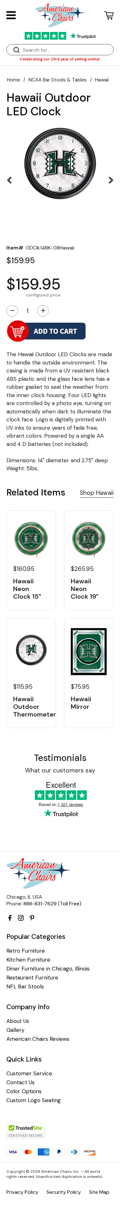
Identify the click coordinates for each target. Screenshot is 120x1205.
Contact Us (20, 1082)
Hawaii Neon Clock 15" (27, 588)
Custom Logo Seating (33, 1100)
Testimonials (60, 758)
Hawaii (102, 80)
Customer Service (29, 1073)
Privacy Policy (22, 1192)
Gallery (15, 1030)
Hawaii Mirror (81, 702)
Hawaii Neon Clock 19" (84, 588)
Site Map (99, 1192)
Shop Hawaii (97, 493)
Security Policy (63, 1192)
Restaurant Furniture (32, 977)
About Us (17, 1021)
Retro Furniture (25, 951)
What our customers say (60, 770)
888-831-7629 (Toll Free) (52, 903)
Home (13, 80)
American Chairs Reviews (37, 1039)
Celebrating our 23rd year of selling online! (60, 59)
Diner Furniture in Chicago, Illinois (48, 968)
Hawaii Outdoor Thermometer (31, 706)
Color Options (24, 1091)
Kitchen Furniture (28, 960)
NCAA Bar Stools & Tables (57, 80)
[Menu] (11, 15)
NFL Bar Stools (25, 986)
